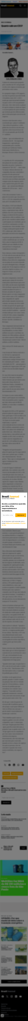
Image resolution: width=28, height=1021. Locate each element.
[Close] (25, 496)
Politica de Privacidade (12, 523)
